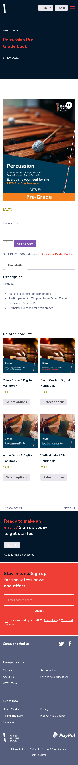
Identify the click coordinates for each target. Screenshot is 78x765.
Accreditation (48, 670)
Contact (7, 670)
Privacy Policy (51, 620)
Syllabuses (9, 722)
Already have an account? (19, 555)
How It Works (11, 709)
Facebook (70, 643)
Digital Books (63, 254)
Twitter (61, 643)
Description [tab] (16, 266)
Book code (10, 223)
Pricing (44, 709)
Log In (61, 8)
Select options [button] (16, 402)
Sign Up (46, 8)
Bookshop (47, 254)
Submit (39, 611)
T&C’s (33, 749)
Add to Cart (25, 244)
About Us (8, 677)
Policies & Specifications (54, 677)
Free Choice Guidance (53, 715)
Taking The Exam (13, 715)
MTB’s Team (10, 683)
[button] (69, 105)
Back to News (11, 30)
